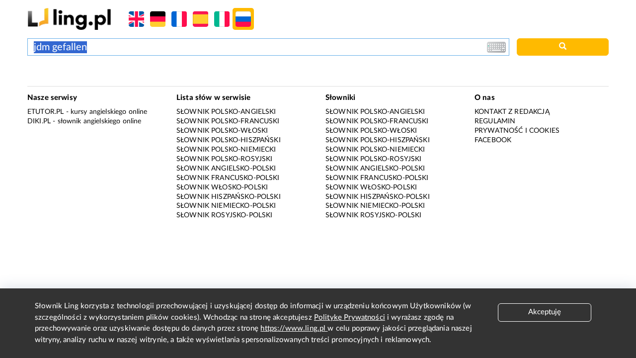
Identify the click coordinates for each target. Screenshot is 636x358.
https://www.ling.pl (293, 328)
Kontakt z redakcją (512, 111)
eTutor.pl (45, 111)
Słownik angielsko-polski (226, 168)
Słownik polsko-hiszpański (228, 140)
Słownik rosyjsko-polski (224, 215)
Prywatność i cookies (517, 130)
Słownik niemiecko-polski (226, 205)
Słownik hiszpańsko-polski (228, 196)
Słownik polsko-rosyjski (224, 159)
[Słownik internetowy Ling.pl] (69, 18)
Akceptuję (544, 312)
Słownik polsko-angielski (226, 111)
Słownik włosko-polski (222, 187)
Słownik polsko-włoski (222, 130)
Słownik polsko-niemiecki (226, 149)
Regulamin (495, 121)
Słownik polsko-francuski (228, 121)
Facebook (493, 140)
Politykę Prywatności (349, 317)
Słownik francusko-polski (228, 178)
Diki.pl (39, 121)
